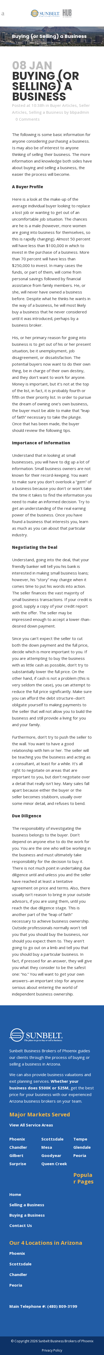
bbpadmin (79, 112)
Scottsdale (52, 1139)
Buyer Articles (63, 105)
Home (15, 1194)
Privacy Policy (52, 1350)
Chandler (18, 1274)
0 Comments (27, 119)
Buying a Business (27, 1215)
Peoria (15, 1285)
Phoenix (17, 1139)
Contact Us (20, 1225)
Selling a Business (46, 112)
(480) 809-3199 (62, 1306)
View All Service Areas (31, 1125)
